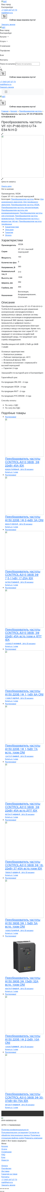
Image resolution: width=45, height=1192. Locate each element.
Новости (5, 1160)
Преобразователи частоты (30, 111)
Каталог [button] (3, 36)
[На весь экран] (5, 1188)
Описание (9, 229)
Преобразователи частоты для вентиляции (19, 207)
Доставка (5, 1171)
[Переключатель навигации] (6, 91)
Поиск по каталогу (8, 63)
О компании (5, 46)
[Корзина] (4, 16)
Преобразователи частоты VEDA (25, 204)
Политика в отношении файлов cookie (20, 1136)
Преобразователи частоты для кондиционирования (14, 211)
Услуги (4, 1149)
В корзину (29, 469)
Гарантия (9, 232)
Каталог (13, 111)
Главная (5, 111)
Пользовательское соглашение (14, 1132)
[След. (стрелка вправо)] (3, 1191)
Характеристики (12, 226)
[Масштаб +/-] (8, 1188)
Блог (2, 55)
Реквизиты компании (33, 1138)
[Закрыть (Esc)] (1, 1188)
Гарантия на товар (9, 1174)
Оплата (8, 235)
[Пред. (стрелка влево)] (1, 1191)
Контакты (4, 59)
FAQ (3, 1154)
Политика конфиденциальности (14, 1129)
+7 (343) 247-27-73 (9, 10)
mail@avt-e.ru (7, 12)
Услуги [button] (3, 41)
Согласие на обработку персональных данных (20, 1133)
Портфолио (5, 50)
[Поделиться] (3, 1188)
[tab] (24, 226)
